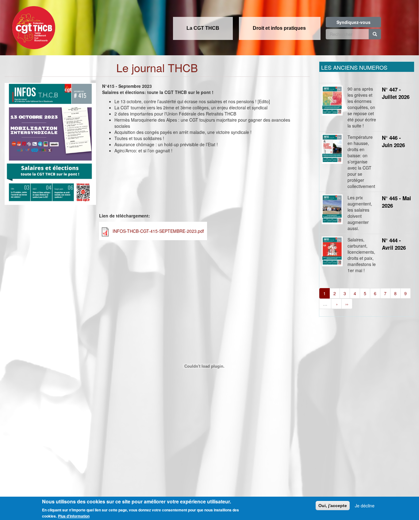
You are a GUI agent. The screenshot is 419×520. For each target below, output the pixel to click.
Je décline (365, 505)
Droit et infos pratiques (279, 28)
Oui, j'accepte (332, 505)
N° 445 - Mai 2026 (396, 201)
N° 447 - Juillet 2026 (395, 93)
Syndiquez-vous (353, 22)
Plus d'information (74, 516)
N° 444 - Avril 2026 (394, 244)
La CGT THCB (202, 28)
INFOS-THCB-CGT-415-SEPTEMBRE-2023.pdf (158, 231)
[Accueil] (32, 25)
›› (346, 304)
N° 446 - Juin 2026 (393, 141)
